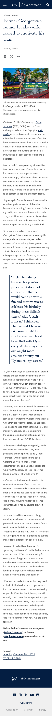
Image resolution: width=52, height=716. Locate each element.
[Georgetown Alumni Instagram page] (20, 695)
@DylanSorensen (13, 636)
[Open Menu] (4, 4)
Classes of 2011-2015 (24, 654)
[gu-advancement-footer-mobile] (26, 4)
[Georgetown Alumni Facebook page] (14, 695)
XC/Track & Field (12, 658)
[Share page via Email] (18, 56)
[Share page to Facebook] (4, 56)
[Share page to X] (11, 56)
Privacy (42, 709)
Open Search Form (47, 4)
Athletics (7, 654)
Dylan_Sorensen (13, 632)
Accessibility (12, 709)
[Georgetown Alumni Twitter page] (26, 695)
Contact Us (26, 702)
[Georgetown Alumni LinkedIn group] (37, 695)
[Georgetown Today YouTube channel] (32, 695)
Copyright (28, 709)
